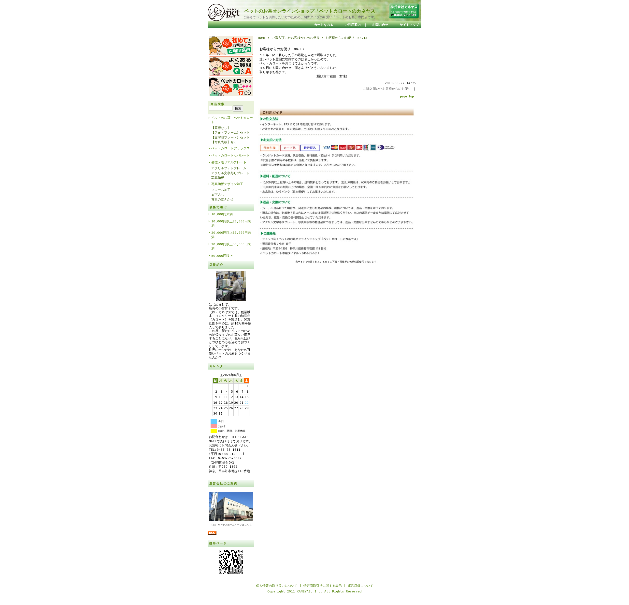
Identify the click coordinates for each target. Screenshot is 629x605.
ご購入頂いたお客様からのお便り (296, 38)
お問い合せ (380, 25)
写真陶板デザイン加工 (227, 184)
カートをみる (323, 25)
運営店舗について (360, 586)
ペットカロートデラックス (230, 148)
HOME (262, 38)
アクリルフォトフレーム (228, 168)
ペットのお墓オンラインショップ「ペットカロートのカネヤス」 (310, 11)
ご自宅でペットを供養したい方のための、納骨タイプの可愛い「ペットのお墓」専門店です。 (308, 17)
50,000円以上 (222, 256)
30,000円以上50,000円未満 (231, 246)
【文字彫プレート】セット (230, 137)
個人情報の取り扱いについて (277, 586)
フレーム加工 (220, 190)
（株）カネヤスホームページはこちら (231, 524)
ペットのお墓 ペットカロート (232, 120)
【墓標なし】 (220, 128)
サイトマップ (409, 25)
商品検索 (218, 104)
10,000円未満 (222, 214)
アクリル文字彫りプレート (230, 173)
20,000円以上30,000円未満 (231, 235)
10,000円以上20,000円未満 (231, 223)
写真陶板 (217, 178)
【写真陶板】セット (225, 142)
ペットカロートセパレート (230, 155)
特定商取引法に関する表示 (322, 586)
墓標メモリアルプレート (228, 162)
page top (407, 96)
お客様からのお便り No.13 (346, 38)
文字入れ (217, 194)
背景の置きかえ (222, 199)
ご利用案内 (353, 25)
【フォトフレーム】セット (230, 132)
